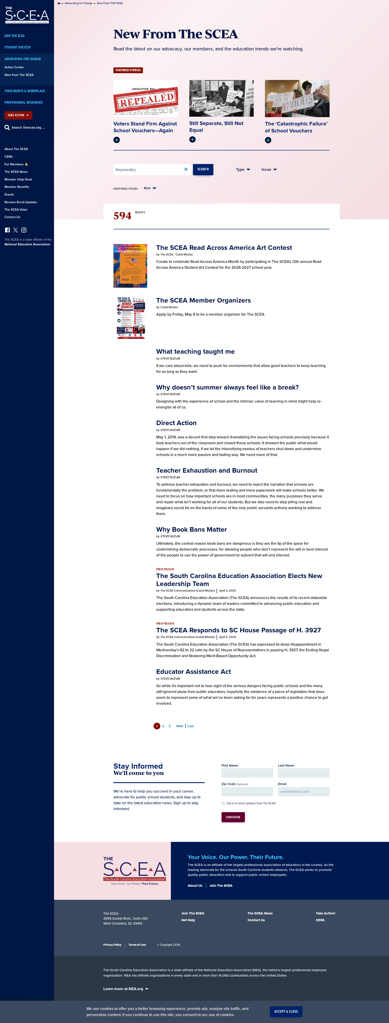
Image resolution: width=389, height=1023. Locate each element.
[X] (15, 231)
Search (203, 169)
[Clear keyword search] (186, 169)
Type (240, 169)
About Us (195, 886)
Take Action (16, 115)
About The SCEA (16, 149)
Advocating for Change (23, 59)
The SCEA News (16, 172)
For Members (15, 164)
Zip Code (235, 784)
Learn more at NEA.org (123, 989)
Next (179, 726)
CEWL (9, 157)
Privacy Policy (112, 945)
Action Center (14, 67)
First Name (230, 765)
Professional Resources (24, 102)
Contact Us (12, 217)
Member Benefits (17, 187)
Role (147, 188)
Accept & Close (286, 1011)
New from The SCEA (19, 75)
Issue (266, 169)
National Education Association (27, 244)
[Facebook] (7, 231)
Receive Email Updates (21, 202)
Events (9, 194)
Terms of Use (137, 945)
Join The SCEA (15, 36)
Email (282, 784)
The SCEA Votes (16, 210)
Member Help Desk (18, 179)
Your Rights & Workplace (25, 91)
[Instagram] (23, 231)
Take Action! (325, 913)
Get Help (188, 920)
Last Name (286, 765)
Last (191, 726)
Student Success (18, 47)
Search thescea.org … (28, 127)
